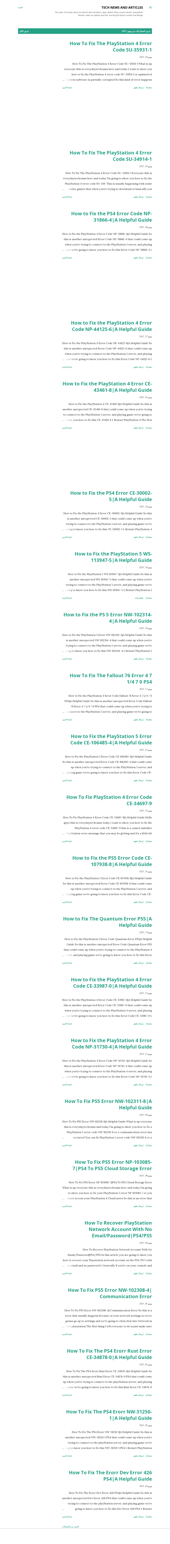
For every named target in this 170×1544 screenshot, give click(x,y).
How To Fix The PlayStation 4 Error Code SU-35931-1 (111, 46)
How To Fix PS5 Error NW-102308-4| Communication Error (110, 1293)
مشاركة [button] (149, 87)
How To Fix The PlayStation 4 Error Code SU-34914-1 (111, 155)
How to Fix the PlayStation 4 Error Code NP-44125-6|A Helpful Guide (111, 326)
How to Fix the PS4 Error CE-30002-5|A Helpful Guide (111, 496)
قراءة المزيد (67, 87)
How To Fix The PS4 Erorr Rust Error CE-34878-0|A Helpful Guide (109, 1354)
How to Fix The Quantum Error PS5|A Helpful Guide (107, 921)
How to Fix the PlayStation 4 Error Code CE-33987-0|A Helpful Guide (111, 982)
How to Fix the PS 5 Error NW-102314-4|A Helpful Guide (107, 617)
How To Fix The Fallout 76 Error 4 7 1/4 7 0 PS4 (111, 678)
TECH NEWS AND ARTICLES (122, 7)
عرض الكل (24, 31)
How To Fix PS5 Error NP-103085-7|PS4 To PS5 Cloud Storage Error (112, 1165)
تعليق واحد (139, 598)
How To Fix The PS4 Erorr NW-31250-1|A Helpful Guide (109, 1414)
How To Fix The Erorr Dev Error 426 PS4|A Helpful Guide (110, 1475)
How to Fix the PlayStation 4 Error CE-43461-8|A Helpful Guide (107, 386)
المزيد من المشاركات (70, 1526)
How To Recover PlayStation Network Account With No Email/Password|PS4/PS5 (118, 1229)
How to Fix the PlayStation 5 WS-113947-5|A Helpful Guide (113, 556)
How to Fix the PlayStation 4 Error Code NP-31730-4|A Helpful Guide (111, 1043)
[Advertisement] (107, 119)
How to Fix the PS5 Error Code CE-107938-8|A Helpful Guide (112, 861)
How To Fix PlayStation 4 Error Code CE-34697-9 (109, 800)
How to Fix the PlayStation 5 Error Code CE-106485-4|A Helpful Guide (111, 739)
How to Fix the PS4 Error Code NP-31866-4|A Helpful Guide (111, 216)
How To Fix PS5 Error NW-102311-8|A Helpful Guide (108, 1104)
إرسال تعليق (138, 87)
